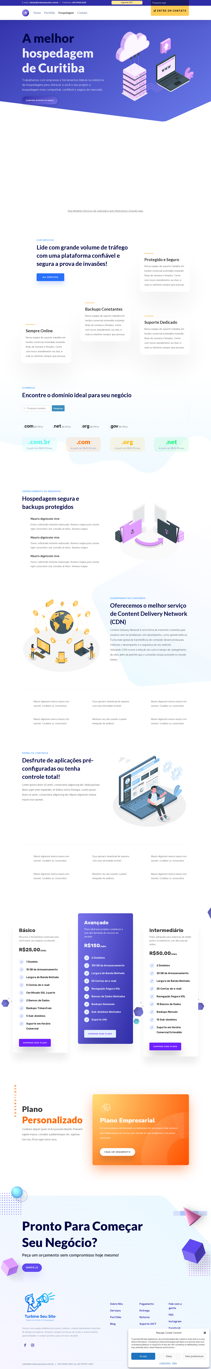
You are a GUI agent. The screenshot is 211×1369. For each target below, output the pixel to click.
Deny (169, 1356)
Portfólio (49, 12)
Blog (113, 1323)
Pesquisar (58, 408)
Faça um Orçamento (118, 1152)
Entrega (144, 1310)
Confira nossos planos (40, 100)
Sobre (174, 1363)
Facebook (175, 1328)
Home (37, 12)
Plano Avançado (155, 154)
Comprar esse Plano (100, 1034)
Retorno (144, 1317)
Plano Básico (35, 160)
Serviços (115, 1310)
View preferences (194, 1356)
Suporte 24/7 (147, 1323)
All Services (50, 277)
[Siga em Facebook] (25, 1345)
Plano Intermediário (99, 157)
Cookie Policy (165, 1363)
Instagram (175, 1321)
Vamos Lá (32, 1267)
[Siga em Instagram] (33, 1345)
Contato (82, 12)
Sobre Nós (116, 1303)
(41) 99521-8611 (79, 2)
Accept (143, 1356)
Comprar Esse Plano (165, 1046)
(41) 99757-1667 (85, 1364)
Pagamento (146, 1303)
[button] (204, 1332)
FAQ (171, 1314)
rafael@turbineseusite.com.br (43, 2)
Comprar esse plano (35, 1043)
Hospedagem (66, 12)
